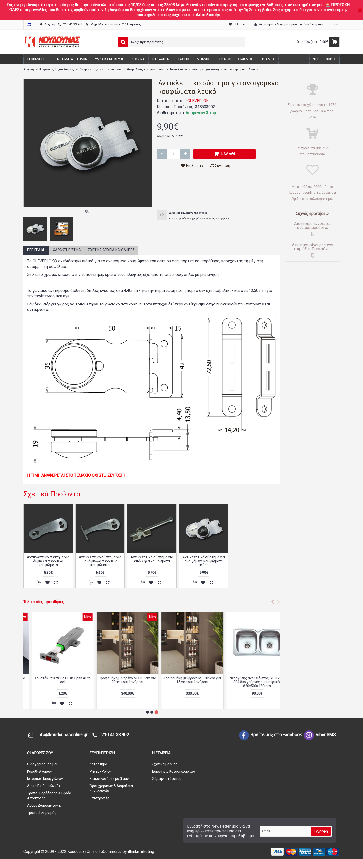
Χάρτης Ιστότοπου (166, 779)
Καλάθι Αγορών (39, 771)
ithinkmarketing (141, 851)
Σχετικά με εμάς (165, 764)
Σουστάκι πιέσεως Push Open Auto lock (55, 680)
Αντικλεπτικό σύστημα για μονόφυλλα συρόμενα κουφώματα (100, 561)
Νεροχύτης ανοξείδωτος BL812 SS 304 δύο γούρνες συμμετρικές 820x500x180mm (249, 682)
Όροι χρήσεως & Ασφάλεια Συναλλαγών (111, 788)
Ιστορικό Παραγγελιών (45, 779)
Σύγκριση (222, 166)
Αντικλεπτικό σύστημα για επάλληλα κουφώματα (152, 559)
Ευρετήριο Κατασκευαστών (174, 771)
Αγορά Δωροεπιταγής (44, 805)
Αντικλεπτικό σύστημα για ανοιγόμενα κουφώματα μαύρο (203, 561)
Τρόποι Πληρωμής (41, 813)
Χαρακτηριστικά (67, 250)
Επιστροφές (99, 798)
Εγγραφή (321, 831)
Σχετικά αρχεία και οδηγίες (111, 250)
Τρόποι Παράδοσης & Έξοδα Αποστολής (49, 795)
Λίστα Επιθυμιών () (43, 786)
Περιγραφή (36, 250)
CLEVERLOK (198, 100)
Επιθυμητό (194, 166)
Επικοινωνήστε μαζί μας (109, 779)
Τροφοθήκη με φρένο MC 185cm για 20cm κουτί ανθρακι (119, 680)
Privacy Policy (100, 771)
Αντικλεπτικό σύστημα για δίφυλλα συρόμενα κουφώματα (48, 561)
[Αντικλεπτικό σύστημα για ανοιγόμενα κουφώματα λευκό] (88, 143)
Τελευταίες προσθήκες (43, 601)
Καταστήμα (98, 764)
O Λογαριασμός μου (42, 764)
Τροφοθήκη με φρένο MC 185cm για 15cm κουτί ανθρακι (184, 680)
